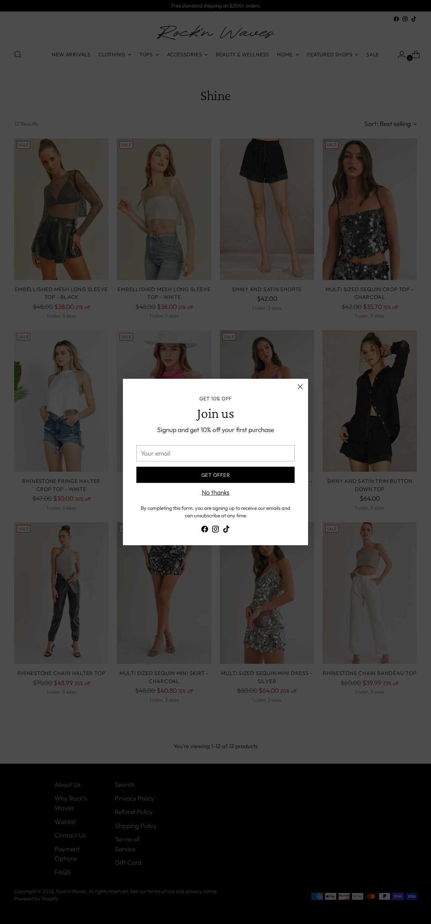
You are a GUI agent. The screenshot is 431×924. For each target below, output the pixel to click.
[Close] (300, 386)
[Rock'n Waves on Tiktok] (226, 530)
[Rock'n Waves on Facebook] (205, 530)
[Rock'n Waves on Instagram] (215, 530)
